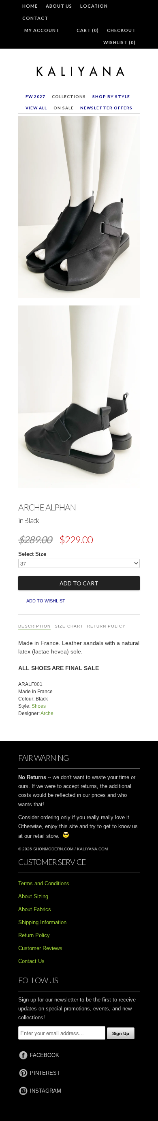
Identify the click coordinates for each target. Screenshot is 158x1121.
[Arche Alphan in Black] (79, 208)
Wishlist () (119, 42)
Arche (47, 713)
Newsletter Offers (106, 107)
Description (34, 626)
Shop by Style (111, 96)
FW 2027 (35, 96)
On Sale (63, 107)
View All (36, 107)
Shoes (39, 706)
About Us (59, 6)
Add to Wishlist (45, 600)
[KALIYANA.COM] (79, 72)
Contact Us (31, 961)
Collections (69, 96)
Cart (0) (88, 30)
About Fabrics (34, 909)
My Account (42, 30)
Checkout (121, 30)
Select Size (32, 554)
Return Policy (106, 626)
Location (94, 6)
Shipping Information (42, 922)
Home (30, 6)
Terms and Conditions (43, 883)
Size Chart (69, 626)
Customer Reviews (40, 948)
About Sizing (33, 896)
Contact (35, 18)
